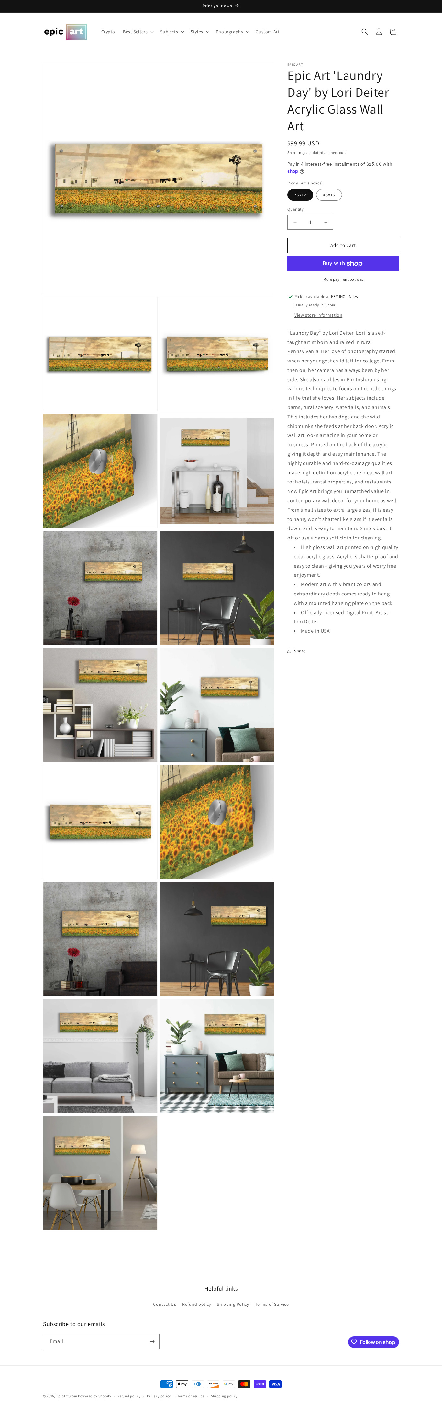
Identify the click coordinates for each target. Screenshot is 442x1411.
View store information (318, 315)
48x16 (329, 195)
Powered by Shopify (94, 1396)
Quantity (295, 209)
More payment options (343, 279)
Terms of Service (272, 1304)
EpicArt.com (66, 1396)
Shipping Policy (233, 1304)
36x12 (300, 195)
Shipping (295, 152)
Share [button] (300, 651)
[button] (137, 32)
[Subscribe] (152, 1341)
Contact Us (164, 1304)
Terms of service (190, 1396)
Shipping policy (224, 1396)
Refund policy (196, 1304)
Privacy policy (159, 1396)
